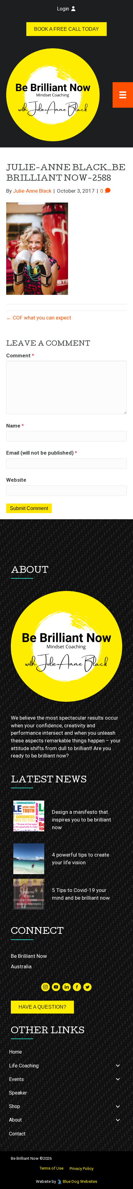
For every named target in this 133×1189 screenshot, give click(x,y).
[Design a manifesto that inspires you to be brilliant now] (28, 816)
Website (16, 480)
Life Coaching (24, 1066)
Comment (20, 355)
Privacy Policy (81, 1168)
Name (15, 426)
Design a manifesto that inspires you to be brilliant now (81, 819)
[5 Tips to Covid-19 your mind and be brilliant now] (28, 894)
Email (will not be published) (41, 453)
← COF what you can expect (38, 318)
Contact (17, 1134)
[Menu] (123, 94)
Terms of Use (51, 1168)
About (15, 1120)
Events (16, 1079)
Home (15, 1052)
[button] (118, 1065)
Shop (14, 1106)
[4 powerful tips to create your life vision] (28, 858)
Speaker (18, 1093)
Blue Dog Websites (80, 1181)
